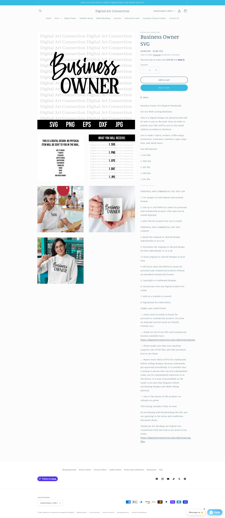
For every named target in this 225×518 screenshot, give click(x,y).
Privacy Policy (100, 470)
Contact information (139, 512)
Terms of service (108, 512)
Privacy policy (94, 512)
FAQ (161, 470)
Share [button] (145, 97)
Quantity (144, 65)
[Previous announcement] (38, 2)
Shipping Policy (69, 470)
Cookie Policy (115, 470)
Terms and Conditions (134, 470)
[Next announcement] (187, 2)
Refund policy (82, 512)
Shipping (157, 55)
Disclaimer (152, 470)
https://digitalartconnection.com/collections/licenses (167, 339)
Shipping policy (123, 512)
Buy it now (164, 87)
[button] (40, 11)
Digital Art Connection (51, 512)
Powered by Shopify (67, 512)
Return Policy (85, 470)
